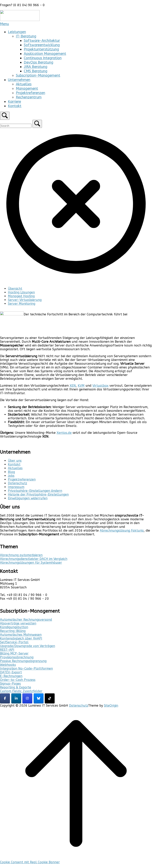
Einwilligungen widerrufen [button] (28, 498)
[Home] (20, 20)
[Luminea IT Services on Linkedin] (16, 698)
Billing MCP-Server (14, 653)
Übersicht (15, 288)
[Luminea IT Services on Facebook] (5, 698)
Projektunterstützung (41, 49)
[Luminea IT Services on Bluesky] (39, 698)
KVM (81, 385)
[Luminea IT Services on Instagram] (27, 698)
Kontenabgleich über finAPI (21, 638)
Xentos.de (64, 433)
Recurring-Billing (13, 631)
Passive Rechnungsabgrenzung (23, 661)
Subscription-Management (38, 75)
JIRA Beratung (35, 67)
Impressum (16, 487)
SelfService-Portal (14, 642)
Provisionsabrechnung (16, 657)
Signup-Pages (10, 683)
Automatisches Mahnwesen (21, 635)
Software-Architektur (42, 40)
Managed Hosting (21, 296)
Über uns (15, 460)
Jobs (11, 476)
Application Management (45, 53)
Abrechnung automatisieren (21, 555)
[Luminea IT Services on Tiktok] (50, 698)
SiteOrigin (111, 705)
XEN (73, 385)
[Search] (37, 124)
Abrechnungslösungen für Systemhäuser (31, 562)
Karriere (14, 101)
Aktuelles (23, 84)
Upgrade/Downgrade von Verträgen (27, 646)
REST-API (7, 650)
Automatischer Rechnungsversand (26, 619)
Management (27, 88)
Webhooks (8, 665)
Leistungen (17, 32)
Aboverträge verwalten (18, 623)
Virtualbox (100, 385)
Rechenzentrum (29, 97)
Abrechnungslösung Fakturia (122, 530)
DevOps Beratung (38, 62)
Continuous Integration (43, 58)
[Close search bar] (76, 279)
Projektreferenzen (30, 93)
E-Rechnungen (11, 676)
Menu (4, 24)
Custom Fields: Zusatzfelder (21, 691)
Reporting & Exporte (15, 687)
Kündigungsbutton (14, 627)
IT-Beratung (26, 36)
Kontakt (14, 106)
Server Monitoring (21, 303)
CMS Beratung (35, 71)
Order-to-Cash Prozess (17, 680)
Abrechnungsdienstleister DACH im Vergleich (33, 559)
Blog (11, 472)
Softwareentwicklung (42, 45)
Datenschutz (17, 483)
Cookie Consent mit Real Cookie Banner (30, 862)
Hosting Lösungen (21, 292)
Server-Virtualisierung (25, 300)
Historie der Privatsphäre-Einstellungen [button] (38, 494)
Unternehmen (19, 80)
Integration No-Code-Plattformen (26, 668)
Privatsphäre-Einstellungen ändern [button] (35, 491)
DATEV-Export (11, 672)
